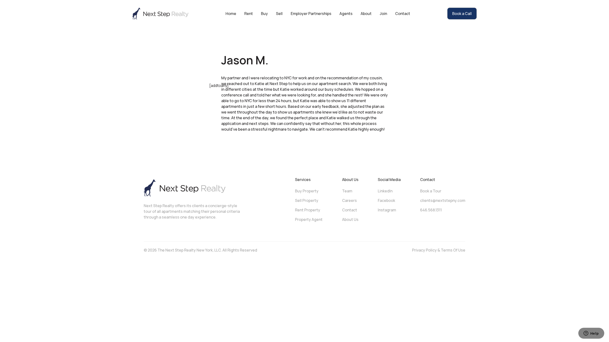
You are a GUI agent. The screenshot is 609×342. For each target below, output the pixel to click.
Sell (279, 13)
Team (347, 191)
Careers (349, 200)
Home (231, 13)
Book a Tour (430, 191)
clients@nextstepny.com (442, 200)
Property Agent (309, 219)
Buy (264, 13)
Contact (402, 13)
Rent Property (307, 210)
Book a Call (462, 13)
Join (383, 13)
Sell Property (306, 200)
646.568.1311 (431, 210)
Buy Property (307, 191)
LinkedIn (385, 191)
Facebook (386, 200)
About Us (350, 219)
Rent (248, 13)
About (366, 13)
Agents (346, 13)
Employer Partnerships (311, 13)
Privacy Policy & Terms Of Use (438, 250)
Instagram (387, 210)
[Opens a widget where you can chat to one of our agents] (591, 334)
